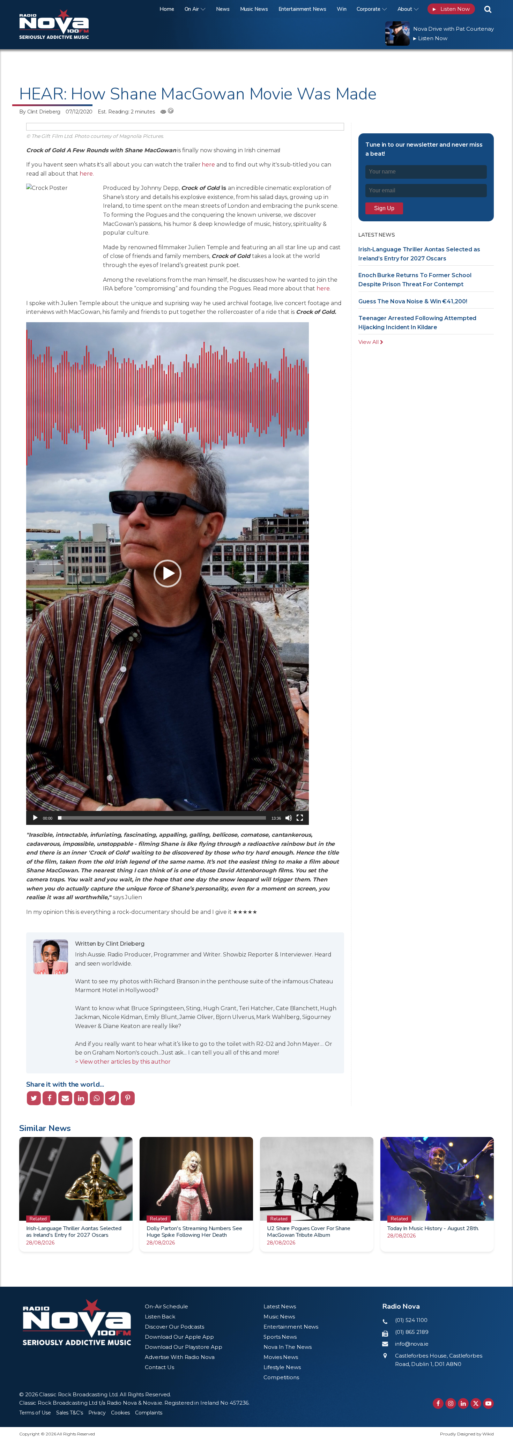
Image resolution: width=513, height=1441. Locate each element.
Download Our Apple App (179, 1336)
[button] (167, 574)
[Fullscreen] (299, 817)
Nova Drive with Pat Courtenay (453, 28)
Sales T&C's (69, 1413)
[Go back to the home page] (62, 8)
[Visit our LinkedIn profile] (463, 1403)
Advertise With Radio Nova (180, 1357)
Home (166, 9)
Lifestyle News (282, 1367)
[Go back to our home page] (77, 1322)
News (223, 9)
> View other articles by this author (122, 1061)
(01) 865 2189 (412, 1332)
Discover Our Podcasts (174, 1326)
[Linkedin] (81, 1098)
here (209, 164)
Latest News (279, 1306)
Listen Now (451, 9)
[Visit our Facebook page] (438, 1403)
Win (342, 9)
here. (87, 173)
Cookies (120, 1413)
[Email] (65, 1098)
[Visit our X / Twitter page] (475, 1403)
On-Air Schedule (166, 1306)
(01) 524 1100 (411, 1320)
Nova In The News (287, 1347)
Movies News (280, 1357)
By (39, 112)
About (404, 9)
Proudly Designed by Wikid (467, 1433)
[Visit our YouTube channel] (488, 1403)
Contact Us (159, 1367)
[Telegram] (112, 1098)
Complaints (148, 1413)
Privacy (97, 1413)
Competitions (281, 1377)
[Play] (35, 817)
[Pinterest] (128, 1098)
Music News (254, 9)
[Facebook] (50, 1098)
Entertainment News (302, 9)
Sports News (280, 1336)
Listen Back (160, 1316)
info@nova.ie (412, 1343)
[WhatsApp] (97, 1098)
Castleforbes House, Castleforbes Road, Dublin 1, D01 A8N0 (438, 1359)
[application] (167, 573)
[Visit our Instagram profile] (450, 1403)
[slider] (162, 818)
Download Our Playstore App (183, 1347)
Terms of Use (35, 1413)
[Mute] (288, 817)
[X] (34, 1098)
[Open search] (488, 9)
